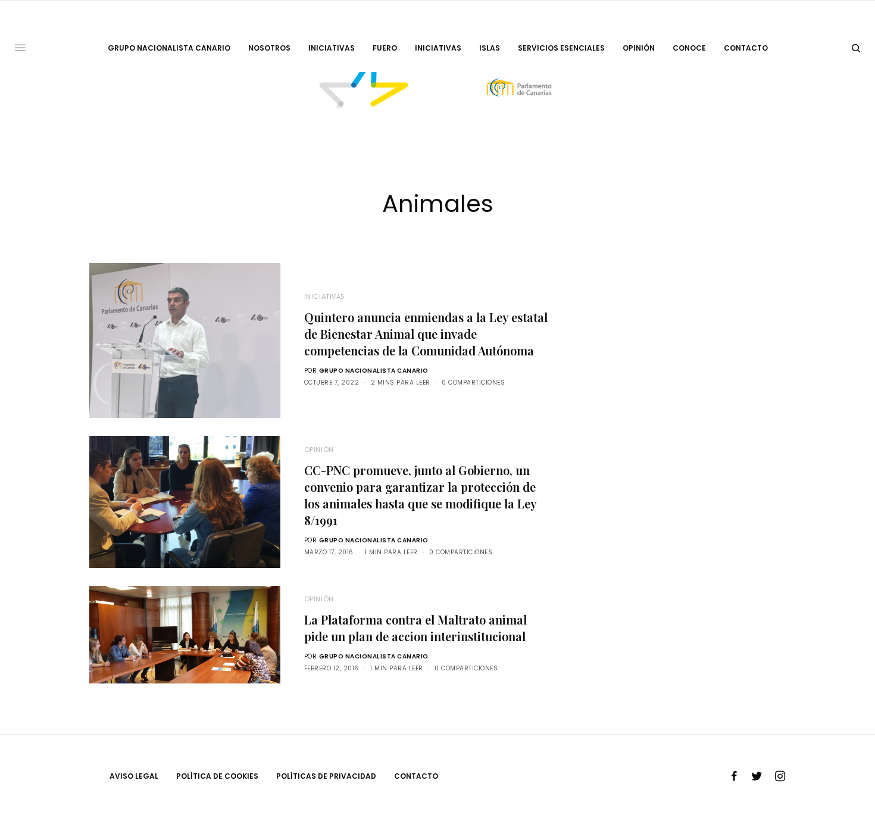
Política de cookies (217, 776)
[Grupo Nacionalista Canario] (437, 90)
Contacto (416, 776)
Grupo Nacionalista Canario (374, 370)
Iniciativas (324, 296)
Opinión (319, 449)
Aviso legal (134, 776)
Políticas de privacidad (326, 776)
